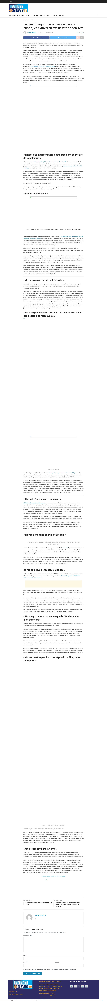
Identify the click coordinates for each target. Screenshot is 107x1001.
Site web (57, 962)
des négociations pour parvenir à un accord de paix (63, 473)
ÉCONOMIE (20, 15)
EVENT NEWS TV (32, 32)
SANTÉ (48, 15)
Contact (10, 1)
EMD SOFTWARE (42, 1000)
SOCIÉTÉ (28, 15)
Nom (25, 955)
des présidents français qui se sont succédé (42, 66)
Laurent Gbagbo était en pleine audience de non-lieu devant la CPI (48, 162)
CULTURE (35, 15)
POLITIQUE (12, 15)
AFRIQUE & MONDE (58, 15)
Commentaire (27, 935)
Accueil (25, 20)
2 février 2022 (42, 32)
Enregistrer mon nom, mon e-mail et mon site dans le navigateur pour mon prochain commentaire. (50, 969)
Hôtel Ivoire (64, 548)
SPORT (42, 15)
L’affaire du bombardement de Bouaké (34, 503)
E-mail (25, 962)
